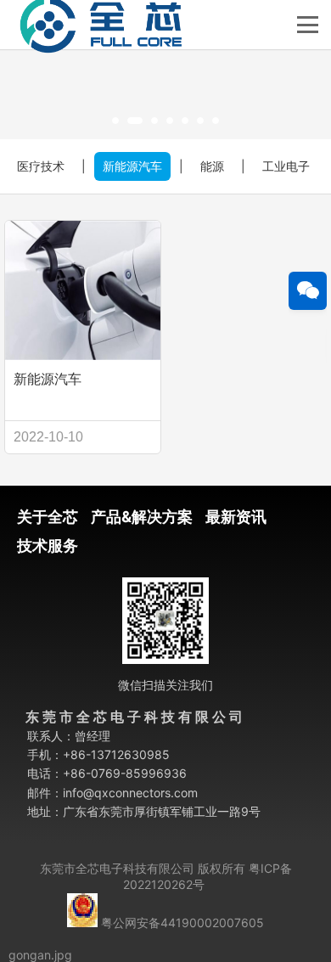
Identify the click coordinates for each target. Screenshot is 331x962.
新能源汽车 (132, 166)
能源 (212, 166)
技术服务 (47, 545)
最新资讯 (235, 517)
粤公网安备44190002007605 (182, 922)
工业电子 (286, 166)
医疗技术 (41, 166)
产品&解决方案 (142, 517)
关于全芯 (47, 517)
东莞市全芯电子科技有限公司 (117, 868)
